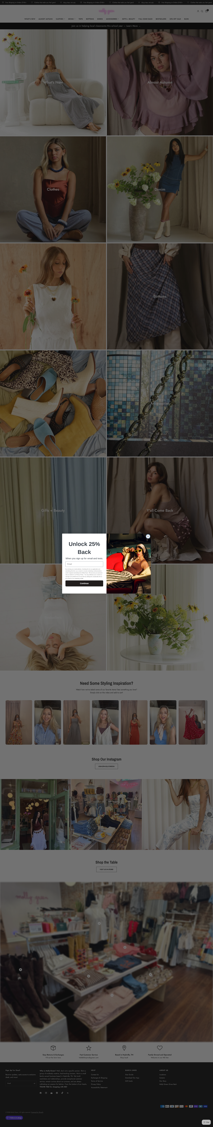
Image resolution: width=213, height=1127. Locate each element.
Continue (84, 583)
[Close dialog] (148, 536)
